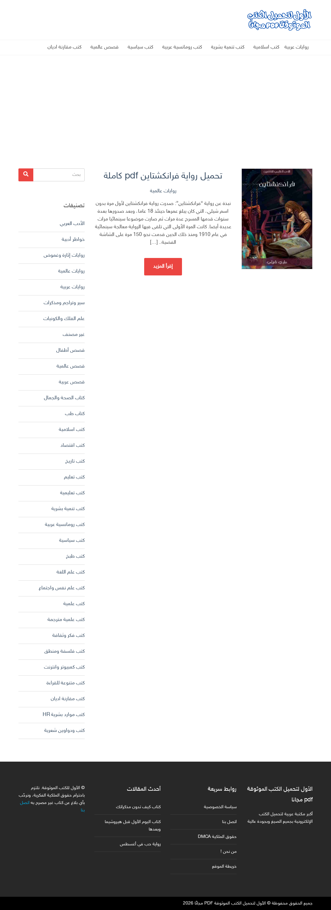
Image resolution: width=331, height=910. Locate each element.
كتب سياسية (140, 47)
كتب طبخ (75, 556)
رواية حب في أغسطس (140, 844)
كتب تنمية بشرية (227, 47)
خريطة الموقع (224, 866)
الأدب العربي (72, 224)
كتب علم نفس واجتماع (62, 588)
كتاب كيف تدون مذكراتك (138, 807)
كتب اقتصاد (72, 446)
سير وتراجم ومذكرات (64, 303)
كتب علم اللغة (71, 572)
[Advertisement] (165, 100)
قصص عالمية (105, 47)
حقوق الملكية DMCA (217, 837)
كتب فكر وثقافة (68, 636)
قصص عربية (72, 382)
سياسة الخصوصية (220, 807)
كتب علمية (74, 604)
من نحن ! (228, 851)
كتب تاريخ (75, 461)
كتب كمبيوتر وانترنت (64, 667)
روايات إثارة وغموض (64, 255)
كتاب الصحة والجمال (64, 398)
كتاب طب (75, 414)
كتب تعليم (74, 477)
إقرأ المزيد (163, 266)
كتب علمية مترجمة (66, 620)
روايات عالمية (163, 191)
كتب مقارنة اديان (64, 47)
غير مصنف (74, 335)
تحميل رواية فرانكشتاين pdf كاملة (163, 176)
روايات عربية (296, 47)
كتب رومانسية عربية (182, 47)
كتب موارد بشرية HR (64, 715)
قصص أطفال (70, 351)
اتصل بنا (229, 822)
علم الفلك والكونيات (64, 319)
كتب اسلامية (266, 47)
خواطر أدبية (73, 240)
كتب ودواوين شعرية (64, 731)
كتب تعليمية (72, 493)
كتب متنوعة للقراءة (66, 683)
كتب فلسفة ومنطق (64, 651)
